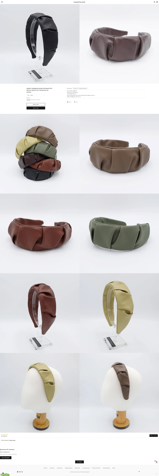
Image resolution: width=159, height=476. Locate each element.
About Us (52, 468)
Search (45, 468)
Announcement (68, 468)
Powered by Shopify (84, 472)
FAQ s (114, 468)
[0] (156, 462)
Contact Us (59, 468)
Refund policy (106, 468)
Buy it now (36, 108)
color (28, 95)
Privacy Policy (86, 468)
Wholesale (77, 468)
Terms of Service (96, 468)
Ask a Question (6, 457)
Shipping (28, 99)
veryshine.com (79, 2)
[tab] (69, 88)
